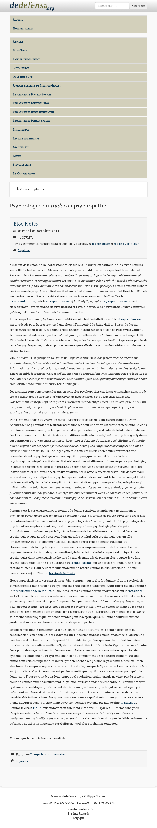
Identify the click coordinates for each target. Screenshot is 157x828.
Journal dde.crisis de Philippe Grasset (37, 85)
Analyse (18, 41)
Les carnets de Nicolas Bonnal (32, 94)
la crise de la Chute (62, 573)
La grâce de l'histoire (26, 138)
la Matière (128, 702)
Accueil (18, 19)
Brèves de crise (22, 164)
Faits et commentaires (26, 59)
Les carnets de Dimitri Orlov (31, 103)
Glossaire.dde (21, 67)
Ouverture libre (23, 76)
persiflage (136, 590)
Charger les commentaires (47, 754)
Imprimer (24, 250)
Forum (17, 156)
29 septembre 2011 (59, 301)
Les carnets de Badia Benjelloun (33, 111)
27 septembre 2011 (22, 301)
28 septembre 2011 (130, 319)
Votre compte (29, 189)
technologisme (81, 562)
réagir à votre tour (126, 243)
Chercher (138, 5)
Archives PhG (21, 147)
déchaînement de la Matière (33, 590)
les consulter (101, 243)
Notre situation (23, 28)
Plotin (37, 708)
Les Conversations (24, 173)
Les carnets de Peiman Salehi (31, 120)
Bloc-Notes (20, 50)
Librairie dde (21, 129)
